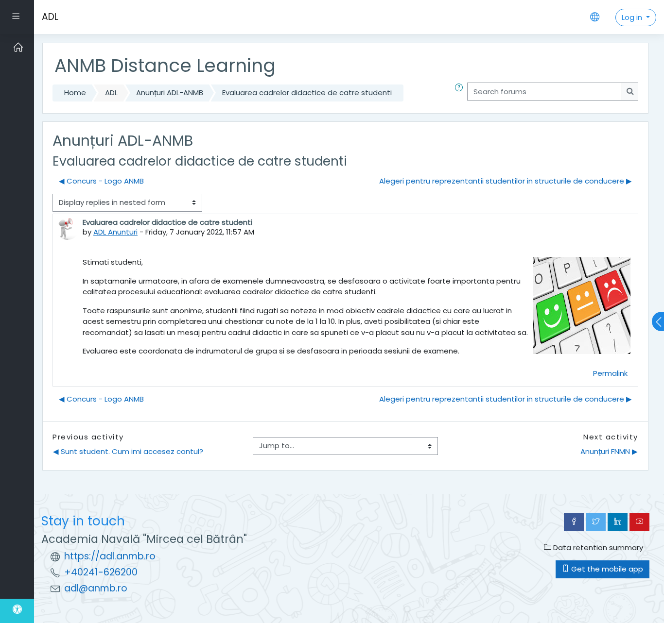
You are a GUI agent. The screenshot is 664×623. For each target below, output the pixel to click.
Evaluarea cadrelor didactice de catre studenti (307, 92)
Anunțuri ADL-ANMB (169, 92)
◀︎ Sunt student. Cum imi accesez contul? (128, 451)
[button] (460, 93)
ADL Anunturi (115, 232)
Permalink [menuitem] (610, 373)
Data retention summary (597, 547)
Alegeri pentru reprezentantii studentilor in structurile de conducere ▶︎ (505, 181)
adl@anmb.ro (95, 588)
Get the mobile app (606, 569)
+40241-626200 (101, 572)
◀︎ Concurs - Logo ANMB (101, 181)
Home (75, 92)
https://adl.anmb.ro (110, 556)
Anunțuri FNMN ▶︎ (609, 451)
